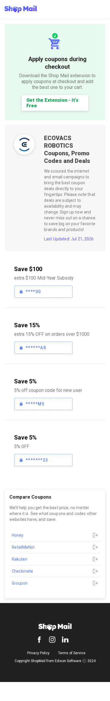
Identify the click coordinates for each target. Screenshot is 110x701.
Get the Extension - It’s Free (52, 102)
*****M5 (35, 404)
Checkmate (22, 571)
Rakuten (19, 559)
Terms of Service (71, 653)
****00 (33, 291)
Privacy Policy (38, 653)
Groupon (20, 583)
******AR (36, 347)
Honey (17, 535)
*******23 (37, 460)
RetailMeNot (23, 547)
